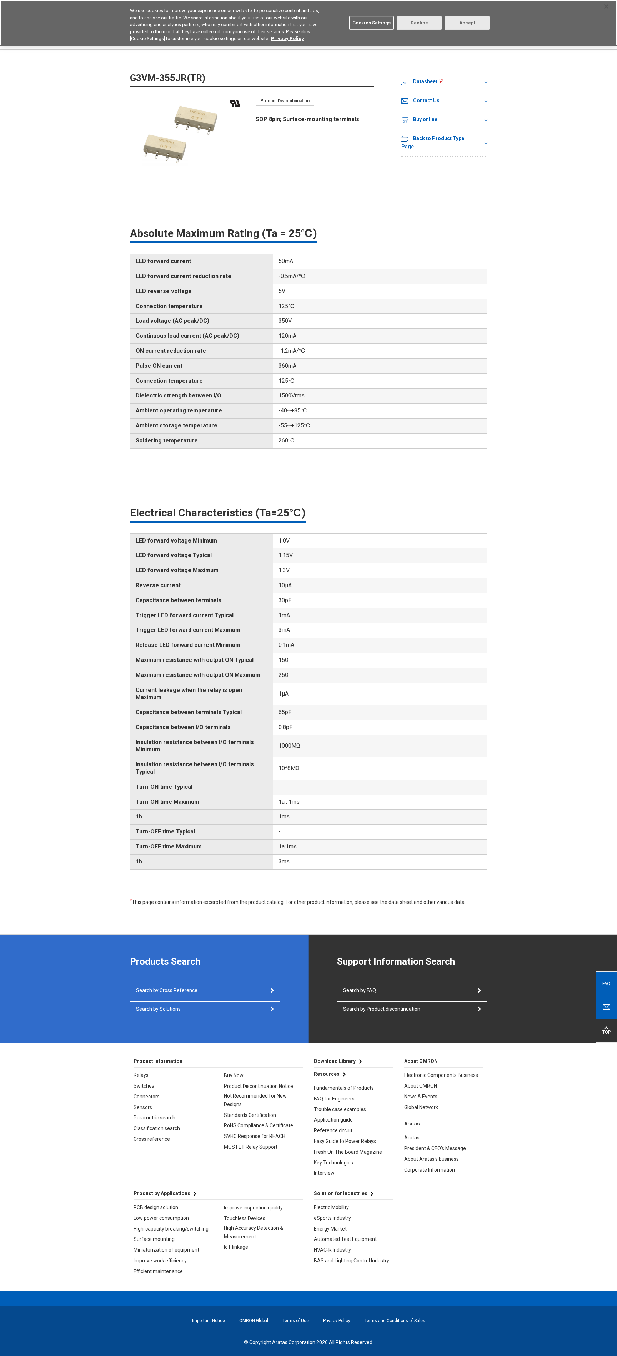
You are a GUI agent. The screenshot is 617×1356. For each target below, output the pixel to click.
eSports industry (332, 1218)
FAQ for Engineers (334, 1099)
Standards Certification (250, 1115)
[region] (308, 23)
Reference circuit (333, 1130)
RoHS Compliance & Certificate (258, 1125)
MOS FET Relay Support (250, 1147)
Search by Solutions (158, 1009)
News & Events (420, 1096)
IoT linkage (236, 1247)
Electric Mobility (331, 1207)
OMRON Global (253, 1320)
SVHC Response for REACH (254, 1136)
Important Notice (208, 1320)
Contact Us (426, 100)
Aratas (412, 1137)
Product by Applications (162, 1193)
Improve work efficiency (160, 1260)
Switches (144, 1086)
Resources (327, 1074)
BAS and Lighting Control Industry (351, 1260)
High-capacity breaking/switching (171, 1229)
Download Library (335, 1061)
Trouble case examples (340, 1109)
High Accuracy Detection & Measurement (253, 1232)
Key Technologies (333, 1163)
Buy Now (234, 1075)
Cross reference (152, 1139)
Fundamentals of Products (344, 1088)
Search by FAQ (359, 990)
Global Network (421, 1107)
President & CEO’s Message (435, 1148)
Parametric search (154, 1117)
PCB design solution (156, 1207)
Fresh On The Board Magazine (348, 1152)
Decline (419, 22)
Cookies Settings (371, 22)
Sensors (143, 1107)
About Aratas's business (431, 1159)
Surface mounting (154, 1239)
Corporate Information (429, 1170)
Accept (467, 22)
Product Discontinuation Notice (258, 1086)
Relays (141, 1075)
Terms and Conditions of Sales (395, 1320)
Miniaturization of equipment (166, 1250)
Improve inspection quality (253, 1208)
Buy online (425, 119)
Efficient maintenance (158, 1271)
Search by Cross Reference (166, 990)
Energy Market (330, 1229)
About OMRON (420, 1086)
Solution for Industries (340, 1193)
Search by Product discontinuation (381, 1009)
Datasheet (425, 81)
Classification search (157, 1128)
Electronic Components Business (441, 1075)
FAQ (606, 983)
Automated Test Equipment (345, 1239)
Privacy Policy (336, 1320)
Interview (324, 1173)
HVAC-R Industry (332, 1250)
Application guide (333, 1120)
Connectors (147, 1096)
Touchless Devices (244, 1218)
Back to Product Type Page (432, 142)
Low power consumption (161, 1218)
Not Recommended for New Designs (255, 1100)
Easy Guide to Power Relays (345, 1141)
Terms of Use (295, 1320)
